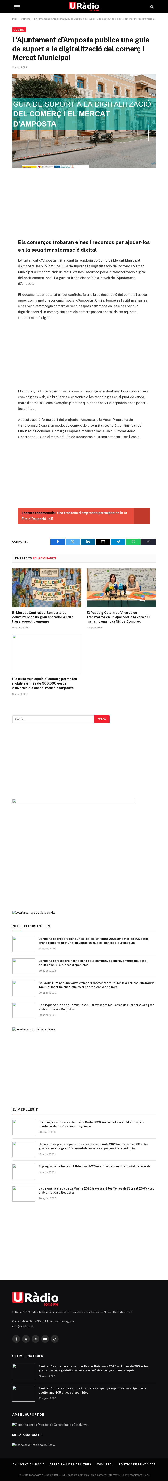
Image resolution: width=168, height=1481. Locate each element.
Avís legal (104, 1464)
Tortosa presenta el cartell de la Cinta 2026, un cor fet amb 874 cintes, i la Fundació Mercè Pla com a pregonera (91, 1124)
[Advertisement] (84, 203)
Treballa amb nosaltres (70, 1464)
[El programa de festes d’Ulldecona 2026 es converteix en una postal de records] (23, 1171)
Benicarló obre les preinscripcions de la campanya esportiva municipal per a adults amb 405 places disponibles (93, 963)
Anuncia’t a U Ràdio (28, 1464)
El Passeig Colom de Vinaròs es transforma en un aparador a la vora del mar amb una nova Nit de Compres (118, 617)
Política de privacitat (137, 1464)
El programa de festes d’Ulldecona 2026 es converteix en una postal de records (95, 1166)
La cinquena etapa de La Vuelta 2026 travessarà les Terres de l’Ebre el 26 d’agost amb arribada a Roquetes (96, 1007)
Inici (14, 18)
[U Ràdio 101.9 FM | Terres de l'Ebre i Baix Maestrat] (84, 6)
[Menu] (17, 6)
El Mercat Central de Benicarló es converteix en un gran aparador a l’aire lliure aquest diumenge (43, 617)
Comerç (25, 18)
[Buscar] (151, 6)
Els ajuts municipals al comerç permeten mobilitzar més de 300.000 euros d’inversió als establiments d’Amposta (44, 683)
